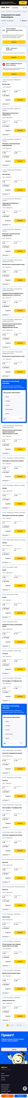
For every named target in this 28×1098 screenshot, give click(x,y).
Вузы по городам (4, 1093)
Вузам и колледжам (5, 1075)
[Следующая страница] (23, 1025)
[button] (14, 42)
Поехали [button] (14, 1049)
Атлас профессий (4, 1089)
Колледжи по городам (5, 1091)
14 (20, 1025)
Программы (5, 103)
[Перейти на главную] (5, 7)
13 (18, 1025)
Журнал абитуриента (5, 1084)
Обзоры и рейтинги (5, 1086)
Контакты (3, 1079)
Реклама (24, 27)
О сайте (2, 1073)
